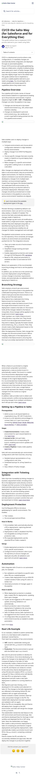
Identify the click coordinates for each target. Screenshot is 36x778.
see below (28, 255)
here (11, 625)
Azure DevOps (9, 425)
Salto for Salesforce (17, 21)
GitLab (24, 422)
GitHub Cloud (17, 422)
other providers (21, 425)
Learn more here (24, 500)
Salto (11, 81)
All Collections (6, 21)
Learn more (19, 314)
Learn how (11, 436)
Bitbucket (30, 422)
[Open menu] (32, 3)
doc (21, 203)
